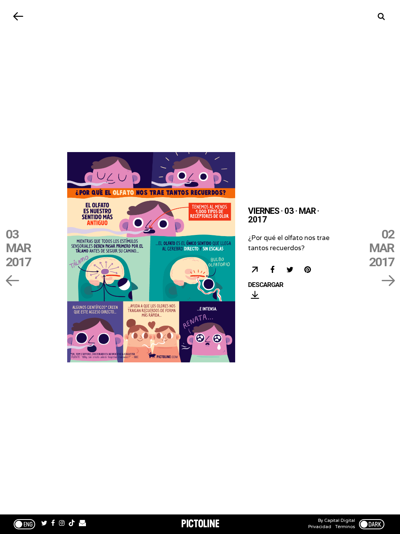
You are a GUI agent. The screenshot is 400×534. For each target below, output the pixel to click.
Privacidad (319, 526)
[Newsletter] (82, 524)
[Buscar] (381, 16)
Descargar (265, 285)
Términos (345, 526)
